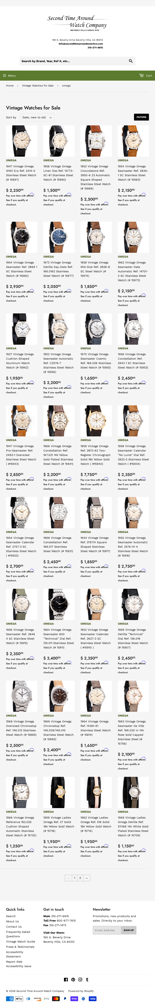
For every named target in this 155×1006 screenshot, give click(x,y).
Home (10, 85)
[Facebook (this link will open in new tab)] (66, 980)
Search (11, 916)
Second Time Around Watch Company (40, 990)
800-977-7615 (66, 920)
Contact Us (14, 926)
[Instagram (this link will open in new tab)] (80, 980)
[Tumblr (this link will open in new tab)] (87, 980)
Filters (141, 117)
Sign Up (129, 930)
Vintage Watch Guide (20, 941)
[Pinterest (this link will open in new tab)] (73, 980)
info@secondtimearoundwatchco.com (81, 43)
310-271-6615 (95, 47)
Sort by (11, 117)
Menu (12, 75)
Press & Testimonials (20, 946)
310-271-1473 (57, 925)
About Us (12, 921)
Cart (148, 75)
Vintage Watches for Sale (38, 85)
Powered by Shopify (81, 990)
